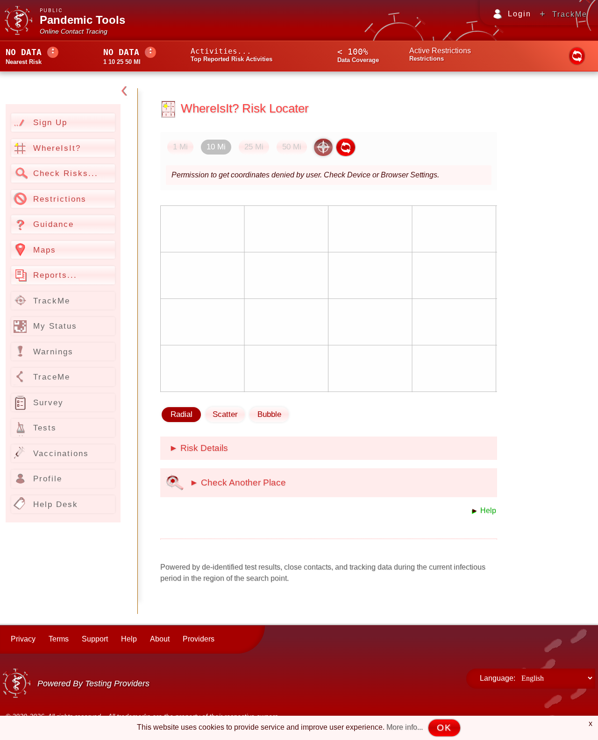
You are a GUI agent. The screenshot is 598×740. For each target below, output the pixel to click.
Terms (59, 639)
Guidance (53, 224)
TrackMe (569, 14)
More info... (404, 727)
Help (487, 510)
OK (444, 728)
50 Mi (291, 146)
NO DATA (24, 52)
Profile (47, 478)
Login (519, 14)
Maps (44, 249)
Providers (198, 639)
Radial (181, 414)
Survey (48, 402)
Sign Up (50, 122)
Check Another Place (242, 482)
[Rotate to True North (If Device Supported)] (323, 147)
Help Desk (55, 504)
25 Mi (253, 146)
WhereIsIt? (57, 148)
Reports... (55, 275)
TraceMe (51, 376)
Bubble (269, 414)
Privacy (23, 639)
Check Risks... (65, 173)
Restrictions (59, 199)
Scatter (225, 414)
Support (95, 639)
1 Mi (180, 146)
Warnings (53, 351)
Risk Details (203, 448)
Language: (497, 678)
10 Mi (216, 146)
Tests (45, 427)
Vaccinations (61, 453)
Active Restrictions (440, 51)
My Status (55, 326)
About (160, 639)
